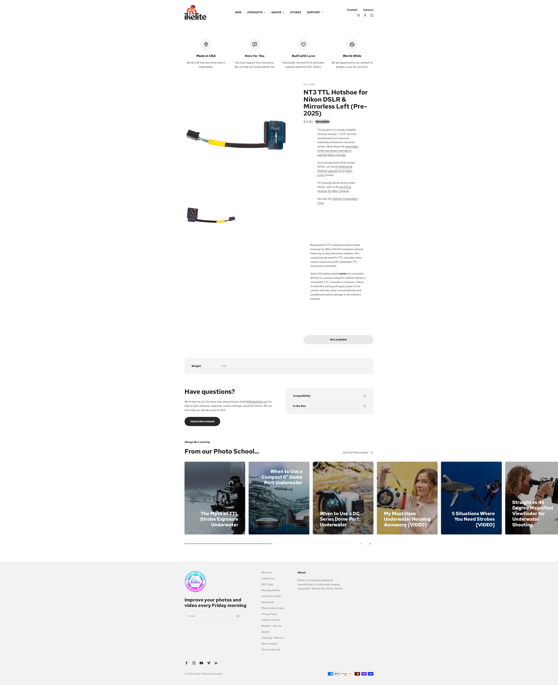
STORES (295, 12)
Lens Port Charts (271, 596)
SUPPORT (313, 12)
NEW (238, 12)
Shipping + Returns (272, 637)
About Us (266, 572)
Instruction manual (202, 421)
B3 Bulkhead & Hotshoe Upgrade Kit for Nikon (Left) (334, 171)
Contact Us (267, 578)
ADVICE (276, 12)
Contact (352, 9)
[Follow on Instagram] (194, 663)
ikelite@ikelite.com (257, 401)
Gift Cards (267, 584)
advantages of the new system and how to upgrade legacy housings (337, 151)
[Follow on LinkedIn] (216, 663)
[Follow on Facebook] (186, 663)
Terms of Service (270, 649)
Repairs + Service (271, 625)
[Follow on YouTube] (201, 663)
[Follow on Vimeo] (209, 663)
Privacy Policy (269, 614)
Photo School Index (272, 608)
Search (265, 631)
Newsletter (267, 602)
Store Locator (269, 643)
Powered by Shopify (212, 673)
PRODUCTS (255, 12)
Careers (368, 9)
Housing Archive (270, 590)
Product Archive (270, 619)
